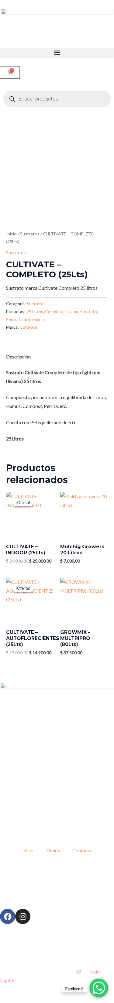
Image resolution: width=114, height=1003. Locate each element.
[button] (57, 53)
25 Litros (34, 311)
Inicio (11, 233)
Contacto (82, 850)
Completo (54, 311)
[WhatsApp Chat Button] (99, 988)
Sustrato (88, 311)
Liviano (71, 311)
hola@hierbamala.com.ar (64, 887)
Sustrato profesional (25, 319)
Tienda (53, 850)
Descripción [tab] (18, 356)
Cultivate (28, 327)
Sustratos (30, 233)
